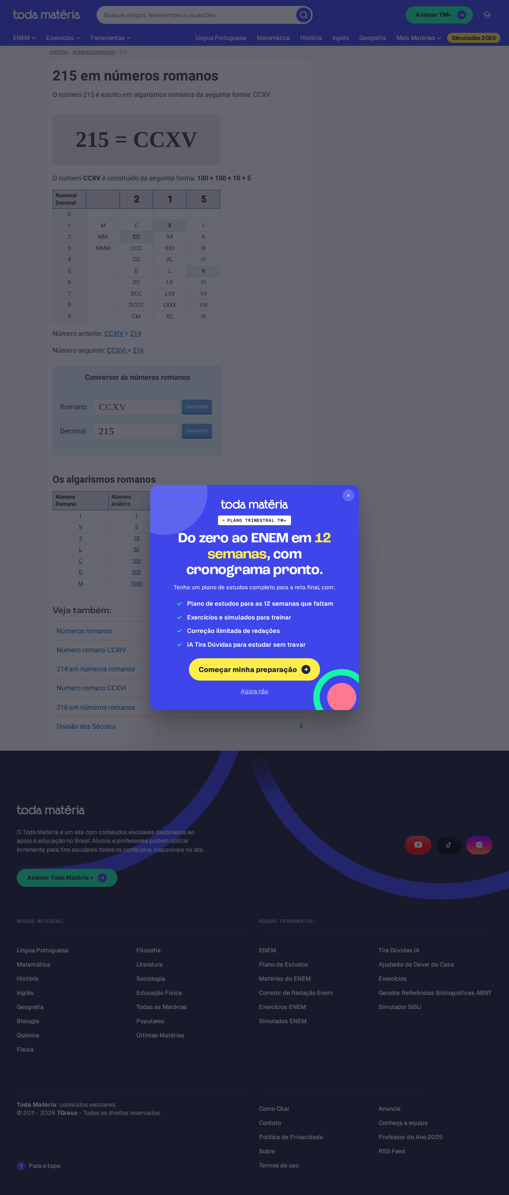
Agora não (254, 691)
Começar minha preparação (248, 669)
